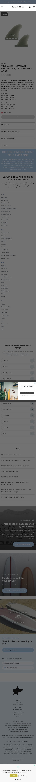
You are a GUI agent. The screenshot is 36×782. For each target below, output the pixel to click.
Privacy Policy (15, 772)
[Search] (30, 7)
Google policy (23, 772)
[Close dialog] (35, 383)
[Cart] (34, 7)
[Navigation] (2, 7)
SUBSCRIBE (27, 392)
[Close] (34, 765)
